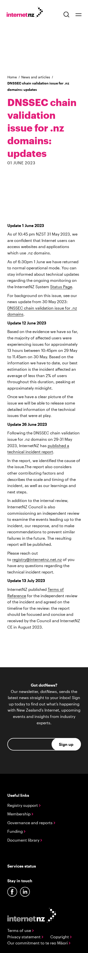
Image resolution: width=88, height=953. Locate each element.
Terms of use (19, 930)
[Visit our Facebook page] (12, 892)
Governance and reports (30, 822)
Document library (23, 840)
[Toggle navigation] (78, 14)
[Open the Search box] (66, 14)
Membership (19, 813)
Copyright (60, 936)
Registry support (23, 805)
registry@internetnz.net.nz (37, 559)
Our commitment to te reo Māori (38, 943)
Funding (15, 831)
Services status (21, 866)
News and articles (35, 77)
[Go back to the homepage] (27, 13)
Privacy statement (24, 936)
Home (12, 77)
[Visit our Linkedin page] (25, 892)
